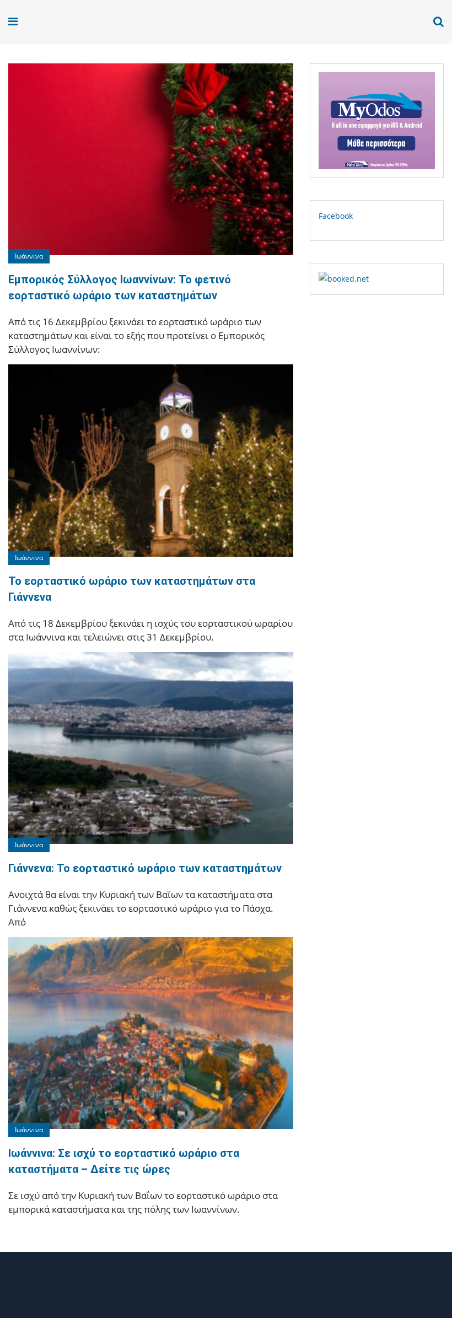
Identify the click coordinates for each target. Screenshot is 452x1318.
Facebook (336, 216)
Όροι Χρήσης (226, 1289)
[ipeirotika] (42, 21)
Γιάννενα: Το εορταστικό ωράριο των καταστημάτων (145, 868)
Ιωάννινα (29, 256)
